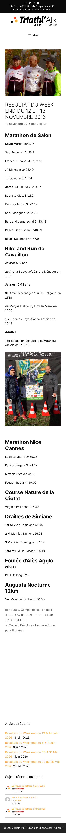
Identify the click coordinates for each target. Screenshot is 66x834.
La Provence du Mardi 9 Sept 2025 (28, 786)
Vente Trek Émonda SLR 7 (24, 797)
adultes (14, 609)
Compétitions (30, 609)
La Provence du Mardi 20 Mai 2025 (28, 809)
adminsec (19, 789)
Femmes (46, 609)
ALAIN (18, 800)
